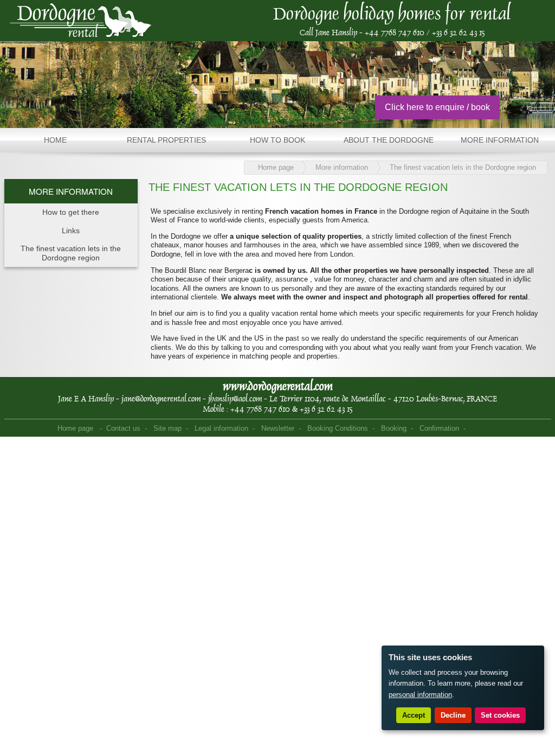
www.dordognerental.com (278, 386)
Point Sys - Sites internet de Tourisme (486, 429)
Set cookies (500, 715)
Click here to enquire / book (437, 107)
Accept (413, 715)
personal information (420, 695)
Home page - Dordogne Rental (80, 20)
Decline (453, 715)
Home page (276, 167)
